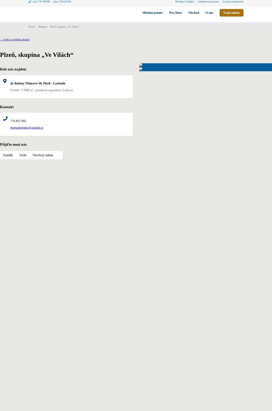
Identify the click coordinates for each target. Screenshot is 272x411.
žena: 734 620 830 (62, 1)
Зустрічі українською (233, 1)
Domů (31, 26)
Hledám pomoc (153, 12)
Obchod (193, 12)
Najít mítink (231, 12)
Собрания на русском (208, 1)
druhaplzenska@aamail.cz (26, 127)
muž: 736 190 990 (41, 1)
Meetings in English (184, 1)
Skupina (42, 26)
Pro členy (175, 12)
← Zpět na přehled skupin (14, 39)
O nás (209, 12)
